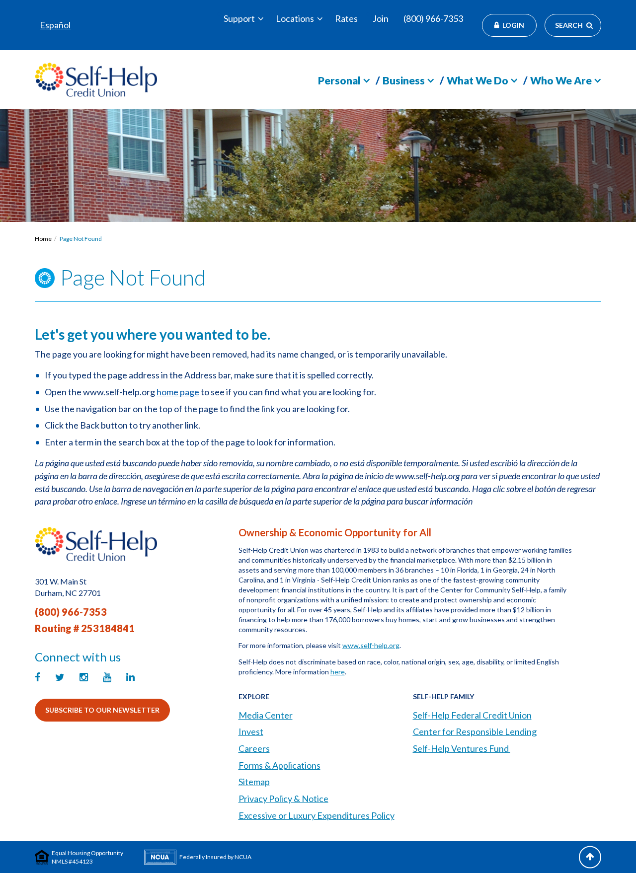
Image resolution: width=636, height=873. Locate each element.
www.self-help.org (370, 645)
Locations (295, 18)
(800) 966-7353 (433, 18)
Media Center (265, 715)
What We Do (477, 80)
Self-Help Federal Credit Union (472, 715)
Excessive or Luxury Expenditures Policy (316, 815)
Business (404, 80)
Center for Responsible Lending (475, 731)
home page (178, 391)
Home (43, 238)
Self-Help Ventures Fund (461, 748)
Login (513, 25)
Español (55, 24)
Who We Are (561, 80)
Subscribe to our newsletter (102, 710)
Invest (250, 731)
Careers (254, 748)
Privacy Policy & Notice (283, 798)
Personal (339, 80)
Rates (346, 18)
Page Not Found (81, 238)
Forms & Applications (279, 765)
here (337, 671)
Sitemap (254, 781)
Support (239, 18)
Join (381, 18)
